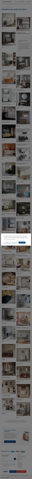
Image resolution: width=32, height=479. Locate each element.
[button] (22, 243)
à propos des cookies (12, 239)
